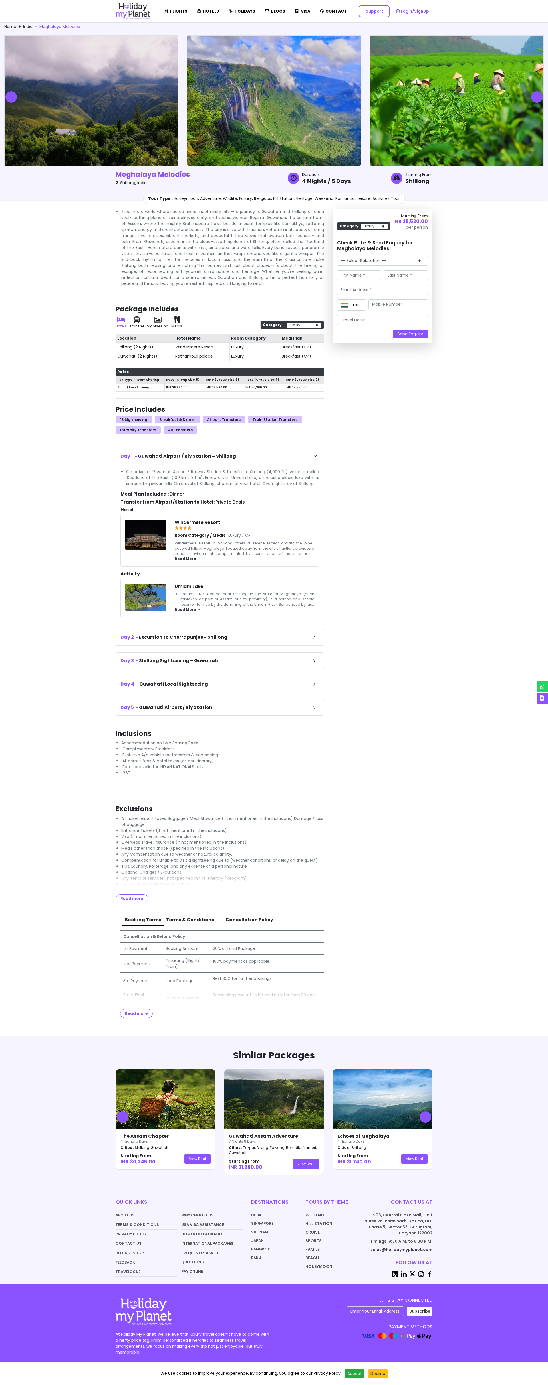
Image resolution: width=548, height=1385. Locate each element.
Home (10, 26)
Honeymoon (318, 1266)
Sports (313, 1241)
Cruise (312, 1232)
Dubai (257, 1215)
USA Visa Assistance (202, 1224)
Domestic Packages (202, 1234)
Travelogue (128, 1271)
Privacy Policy (131, 1234)
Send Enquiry (410, 334)
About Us (125, 1215)
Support (374, 11)
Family (312, 1249)
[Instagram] (421, 1274)
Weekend (314, 1215)
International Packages (207, 1243)
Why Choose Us (197, 1215)
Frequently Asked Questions (199, 1257)
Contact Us (129, 1243)
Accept (354, 1373)
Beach (312, 1258)
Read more (131, 898)
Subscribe (419, 1311)
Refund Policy (130, 1253)
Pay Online (192, 1271)
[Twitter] (412, 1274)
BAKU (256, 1257)
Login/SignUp (414, 11)
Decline (377, 1373)
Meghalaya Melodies (59, 26)
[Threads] (395, 1274)
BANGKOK (260, 1249)
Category (272, 324)
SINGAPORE (262, 1223)
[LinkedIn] (404, 1274)
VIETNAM (259, 1232)
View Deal (197, 1158)
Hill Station (318, 1223)
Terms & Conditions (137, 1224)
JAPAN (257, 1240)
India (28, 26)
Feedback (125, 1262)
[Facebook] (429, 1274)
